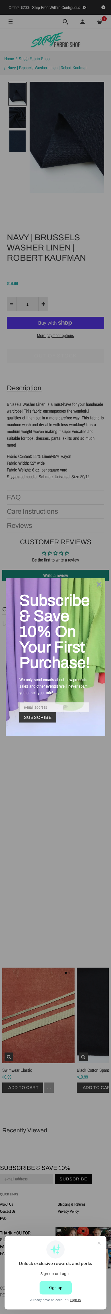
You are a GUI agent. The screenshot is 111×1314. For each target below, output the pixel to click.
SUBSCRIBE (38, 717)
